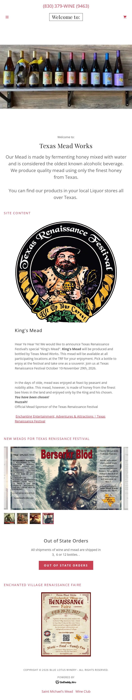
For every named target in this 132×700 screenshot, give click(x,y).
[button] (13, 17)
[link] (66, 18)
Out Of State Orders (66, 565)
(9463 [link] (82, 6)
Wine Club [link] (82, 691)
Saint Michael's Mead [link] (57, 691)
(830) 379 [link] (52, 6)
